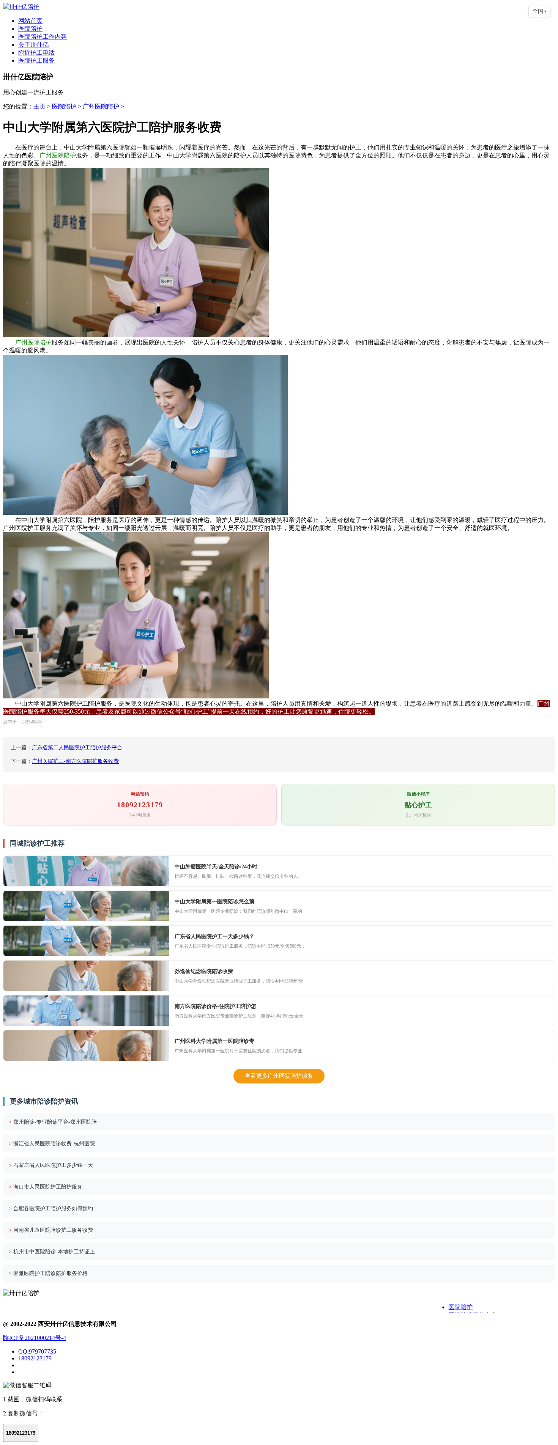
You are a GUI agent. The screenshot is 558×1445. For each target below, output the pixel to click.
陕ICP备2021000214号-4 (34, 1338)
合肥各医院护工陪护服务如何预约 (51, 1208)
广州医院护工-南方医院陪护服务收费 (75, 761)
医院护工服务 (36, 60)
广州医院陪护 (101, 106)
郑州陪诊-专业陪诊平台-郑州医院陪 (53, 1122)
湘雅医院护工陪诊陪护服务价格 (48, 1273)
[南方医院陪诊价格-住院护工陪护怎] (86, 1010)
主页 (39, 106)
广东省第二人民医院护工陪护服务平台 (77, 747)
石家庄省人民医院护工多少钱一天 (51, 1165)
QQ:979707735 (37, 1351)
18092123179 (35, 1358)
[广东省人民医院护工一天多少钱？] (86, 941)
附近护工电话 (36, 52)
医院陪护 (30, 28)
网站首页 (30, 20)
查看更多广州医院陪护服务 (279, 1076)
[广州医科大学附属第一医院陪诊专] (86, 1045)
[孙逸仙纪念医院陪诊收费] (86, 976)
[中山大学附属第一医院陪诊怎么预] (86, 906)
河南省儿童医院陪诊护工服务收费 (51, 1230)
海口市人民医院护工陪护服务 (45, 1187)
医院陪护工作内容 (42, 36)
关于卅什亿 (33, 44)
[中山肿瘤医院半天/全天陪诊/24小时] (86, 871)
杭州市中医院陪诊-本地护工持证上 (52, 1252)
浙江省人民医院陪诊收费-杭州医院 (52, 1143)
